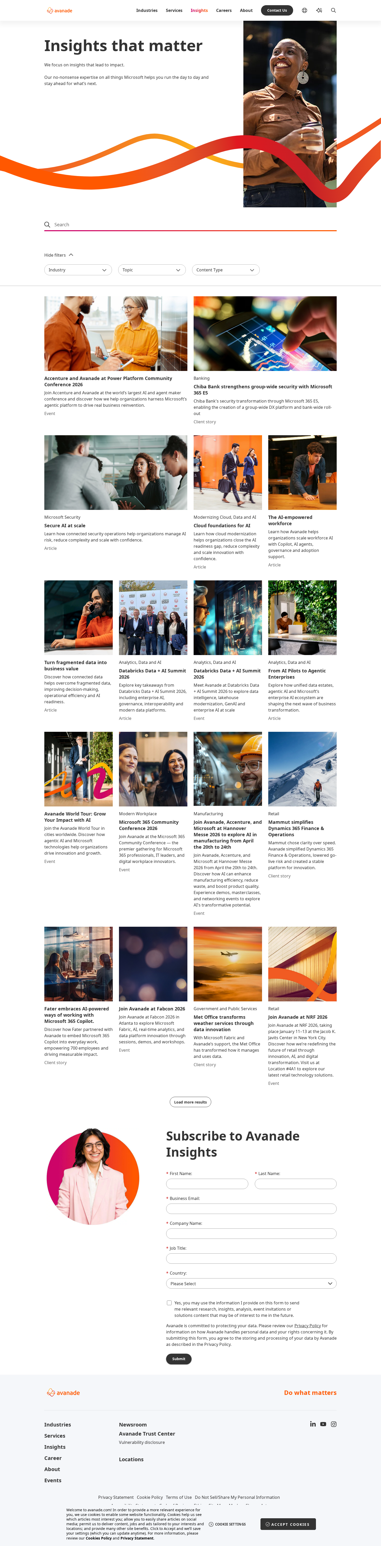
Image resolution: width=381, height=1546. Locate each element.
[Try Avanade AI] (319, 10)
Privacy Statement (116, 1497)
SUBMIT (178, 1358)
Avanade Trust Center (147, 1433)
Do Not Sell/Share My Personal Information (237, 1497)
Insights (199, 10)
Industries (147, 10)
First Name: (179, 1173)
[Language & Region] (308, 10)
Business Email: (183, 1198)
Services (174, 10)
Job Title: (176, 1248)
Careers (224, 10)
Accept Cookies (290, 1524)
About (246, 10)
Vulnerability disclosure (142, 1442)
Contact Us (277, 10)
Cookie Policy (150, 1497)
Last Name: (267, 1173)
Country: (176, 1273)
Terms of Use (179, 1497)
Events (52, 1480)
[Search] (333, 10)
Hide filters (55, 255)
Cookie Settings (230, 1524)
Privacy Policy (307, 1326)
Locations (131, 1459)
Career (53, 1457)
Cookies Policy (99, 1538)
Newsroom (133, 1424)
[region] (190, 1524)
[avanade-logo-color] (59, 10)
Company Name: (184, 1223)
